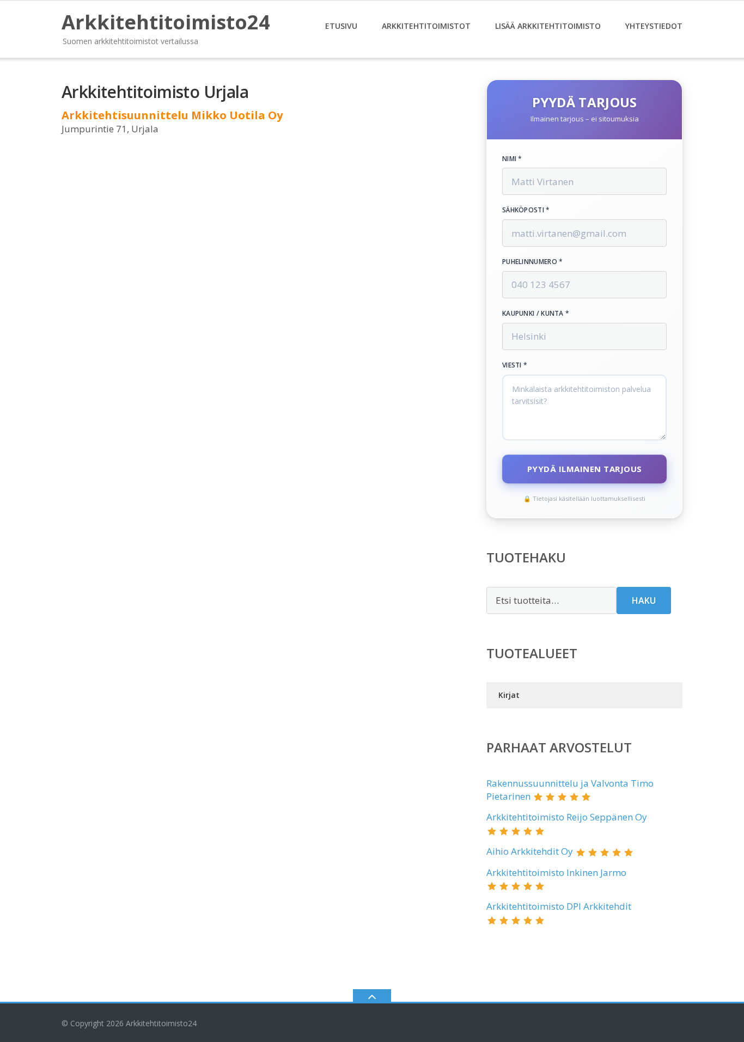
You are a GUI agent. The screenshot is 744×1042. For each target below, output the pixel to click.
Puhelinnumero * (532, 262)
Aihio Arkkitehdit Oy (529, 851)
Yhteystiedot (653, 26)
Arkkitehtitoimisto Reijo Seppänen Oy (566, 817)
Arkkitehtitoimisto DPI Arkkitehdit (558, 906)
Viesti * (514, 365)
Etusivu (341, 26)
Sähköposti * (526, 210)
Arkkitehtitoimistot (426, 26)
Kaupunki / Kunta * (535, 313)
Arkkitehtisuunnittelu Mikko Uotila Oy (172, 115)
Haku (644, 600)
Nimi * (512, 159)
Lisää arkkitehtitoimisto (548, 26)
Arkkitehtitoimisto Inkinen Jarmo (556, 872)
